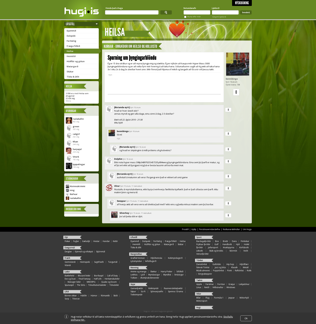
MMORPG (91, 281)
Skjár (133, 284)
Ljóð (143, 274)
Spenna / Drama (175, 291)
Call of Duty (112, 275)
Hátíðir (83, 295)
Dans (234, 241)
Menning (135, 267)
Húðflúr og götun (76, 61)
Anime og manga (138, 271)
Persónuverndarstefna (209, 229)
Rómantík (105, 295)
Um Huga (247, 229)
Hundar (106, 241)
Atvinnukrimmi (77, 186)
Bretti (225, 241)
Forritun (221, 284)
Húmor (94, 295)
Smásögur (179, 274)
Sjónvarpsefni (156, 291)
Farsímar (210, 284)
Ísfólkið (180, 271)
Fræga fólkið (73, 45)
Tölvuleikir (114, 285)
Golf (216, 244)
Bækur (154, 271)
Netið (206, 287)
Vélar (198, 293)
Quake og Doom (109, 281)
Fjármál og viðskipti (84, 251)
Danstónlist (201, 264)
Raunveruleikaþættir (173, 288)
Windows (230, 287)
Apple (199, 284)
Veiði (245, 250)
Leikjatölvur (244, 284)
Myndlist (167, 274)
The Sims (81, 285)
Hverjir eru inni (73, 209)
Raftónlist (239, 270)
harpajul (77, 149)
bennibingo (232, 78)
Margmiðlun (136, 254)
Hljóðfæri (244, 264)
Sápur (133, 291)
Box (217, 241)
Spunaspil (69, 285)
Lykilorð (215, 8)
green (76, 126)
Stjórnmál (100, 251)
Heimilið (71, 56)
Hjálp (193, 229)
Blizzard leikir (84, 275)
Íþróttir (199, 247)
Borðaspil (98, 275)
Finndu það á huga (114, 8)
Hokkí (246, 244)
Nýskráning (242, 3)
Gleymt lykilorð (219, 16)
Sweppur (121, 201)
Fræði (67, 258)
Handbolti (227, 244)
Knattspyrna (228, 247)
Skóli (115, 295)
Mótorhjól (244, 297)
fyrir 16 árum (135, 107)
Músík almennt (203, 270)
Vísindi (68, 265)
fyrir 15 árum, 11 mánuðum (131, 186)
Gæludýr (86, 241)
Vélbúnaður (217, 287)
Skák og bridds (216, 250)
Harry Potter (166, 271)
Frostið (185, 229)
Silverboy (124, 213)
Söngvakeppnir (205, 273)
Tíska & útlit (73, 76)
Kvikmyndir (153, 288)
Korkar (108, 46)
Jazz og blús (220, 267)
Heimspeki (85, 262)
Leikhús (134, 274)
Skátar (70, 71)
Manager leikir (74, 281)
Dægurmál (70, 247)
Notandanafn (190, 8)
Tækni (199, 280)
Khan (75, 141)
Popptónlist (218, 270)
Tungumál (112, 262)
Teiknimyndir (137, 294)
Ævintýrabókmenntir (149, 277)
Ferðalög (71, 40)
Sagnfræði (99, 262)
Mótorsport (201, 300)
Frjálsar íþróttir (203, 244)
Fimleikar (245, 241)
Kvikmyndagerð (175, 258)
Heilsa (70, 51)
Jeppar (231, 297)
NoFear (74, 194)
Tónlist (199, 260)
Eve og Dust (70, 278)
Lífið (67, 291)
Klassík (234, 267)
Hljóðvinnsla (156, 258)
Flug (207, 297)
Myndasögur (154, 274)
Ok (246, 318)
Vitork (76, 156)
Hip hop (230, 264)
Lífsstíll (70, 24)
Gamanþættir (137, 288)
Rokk (249, 270)
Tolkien (134, 277)
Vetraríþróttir (202, 253)
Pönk (229, 270)
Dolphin (118, 159)
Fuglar (76, 241)
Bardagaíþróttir (203, 241)
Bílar (198, 297)
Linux (198, 287)
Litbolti (199, 250)
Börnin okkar (71, 295)
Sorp (67, 298)
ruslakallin (78, 118)
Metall (246, 267)
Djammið (71, 30)
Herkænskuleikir (112, 278)
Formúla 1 (219, 297)
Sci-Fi (143, 291)
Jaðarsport (213, 247)
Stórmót (233, 250)
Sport (199, 237)
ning (72, 190)
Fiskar (67, 241)
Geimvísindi (70, 262)
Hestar (96, 241)
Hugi (198, 307)
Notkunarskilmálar (231, 229)
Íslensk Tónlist (202, 267)
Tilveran (76, 298)
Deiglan (68, 251)
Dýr (66, 237)
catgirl (76, 134)
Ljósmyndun (136, 261)
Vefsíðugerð (150, 261)
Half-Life (98, 278)
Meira (68, 101)
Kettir (115, 241)
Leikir (67, 271)
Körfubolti (244, 247)
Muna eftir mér (194, 16)
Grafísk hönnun (138, 258)
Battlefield (69, 275)
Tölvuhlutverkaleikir (97, 285)
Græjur (231, 284)
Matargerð (72, 66)
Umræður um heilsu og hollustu (136, 46)
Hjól (238, 244)
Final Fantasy (85, 278)
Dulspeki (71, 35)
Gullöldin (216, 264)
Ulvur (117, 186)
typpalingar (79, 164)
